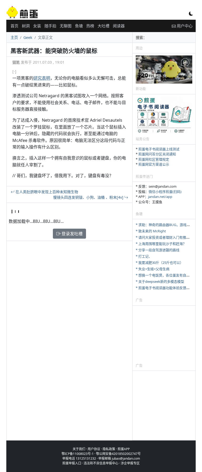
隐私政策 (109, 449)
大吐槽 (103, 25)
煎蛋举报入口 (71, 463)
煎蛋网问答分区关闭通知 (157, 154)
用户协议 (94, 449)
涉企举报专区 (130, 463)
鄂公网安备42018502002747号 (118, 454)
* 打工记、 (144, 256)
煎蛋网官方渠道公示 (153, 164)
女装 (37, 25)
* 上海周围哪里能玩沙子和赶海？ (161, 243)
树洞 (26, 25)
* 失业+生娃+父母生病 (152, 268)
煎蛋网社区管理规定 (153, 159)
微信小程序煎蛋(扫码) (165, 191)
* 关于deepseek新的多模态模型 (160, 281)
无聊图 (66, 25)
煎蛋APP (124, 449)
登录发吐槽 (71, 234)
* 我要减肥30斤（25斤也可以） (159, 262)
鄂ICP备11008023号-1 (78, 454)
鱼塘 (79, 25)
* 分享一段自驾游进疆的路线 (157, 250)
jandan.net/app (160, 196)
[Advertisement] (164, 334)
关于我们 (79, 449)
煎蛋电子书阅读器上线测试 (158, 149)
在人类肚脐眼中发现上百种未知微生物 (46, 191)
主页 (14, 37)
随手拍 (50, 25)
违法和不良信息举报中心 (101, 463)
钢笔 (16, 62)
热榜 (90, 25)
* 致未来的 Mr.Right (151, 231)
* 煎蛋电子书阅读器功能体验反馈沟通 (164, 287)
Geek (27, 37)
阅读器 (119, 25)
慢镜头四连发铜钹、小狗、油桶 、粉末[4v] (88, 197)
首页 (14, 25)
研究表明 (41, 78)
